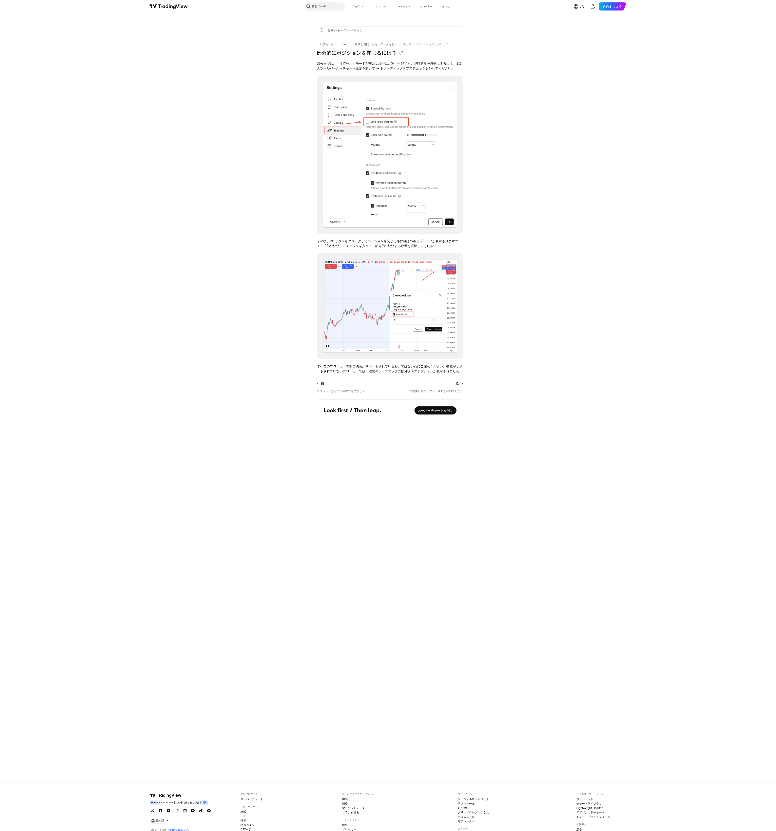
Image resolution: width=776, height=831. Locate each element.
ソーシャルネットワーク (473, 799)
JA (582, 6)
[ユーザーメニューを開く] (593, 6)
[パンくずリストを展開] (344, 44)
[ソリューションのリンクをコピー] (401, 53)
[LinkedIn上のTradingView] (185, 810)
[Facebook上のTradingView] (160, 810)
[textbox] (392, 30)
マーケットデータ (353, 808)
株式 (243, 811)
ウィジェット (584, 799)
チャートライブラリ (589, 803)
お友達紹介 (465, 808)
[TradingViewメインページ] (165, 795)
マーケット (404, 6)
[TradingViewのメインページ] (169, 6)
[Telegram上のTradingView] (193, 810)
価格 (345, 803)
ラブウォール (466, 803)
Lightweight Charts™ (589, 808)
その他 (446, 6)
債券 (243, 820)
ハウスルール (466, 816)
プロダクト (357, 6)
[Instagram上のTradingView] (176, 810)
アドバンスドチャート (590, 812)
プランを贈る (350, 812)
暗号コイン (247, 825)
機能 (345, 799)
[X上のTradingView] (152, 810)
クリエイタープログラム (473, 812)
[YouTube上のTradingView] (168, 810)
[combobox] (390, 30)
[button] (366, 6)
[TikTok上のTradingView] (201, 810)
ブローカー (426, 6)
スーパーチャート (251, 799)
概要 (345, 825)
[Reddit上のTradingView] (209, 810)
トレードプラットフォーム (593, 816)
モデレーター (466, 821)
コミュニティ (380, 6)
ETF (243, 816)
